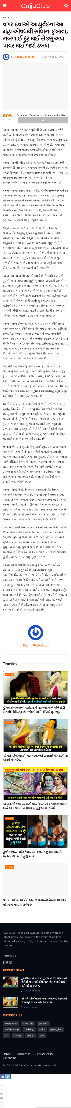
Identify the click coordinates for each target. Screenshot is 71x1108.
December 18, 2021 (52, 56)
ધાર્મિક (42, 1029)
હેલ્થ (15, 17)
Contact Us (9, 1057)
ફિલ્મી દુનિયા (56, 1029)
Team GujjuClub (24, 56)
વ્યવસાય (17, 1036)
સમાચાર (9, 674)
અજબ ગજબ (11, 1024)
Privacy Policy (45, 1053)
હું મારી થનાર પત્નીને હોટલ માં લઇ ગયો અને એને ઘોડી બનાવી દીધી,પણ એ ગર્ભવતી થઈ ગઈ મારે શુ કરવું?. (44, 982)
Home (6, 17)
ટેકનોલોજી (29, 1029)
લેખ (6, 1036)
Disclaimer (23, 1053)
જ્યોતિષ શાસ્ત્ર (12, 1029)
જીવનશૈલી (43, 1024)
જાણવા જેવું (28, 1024)
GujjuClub (35, 5)
